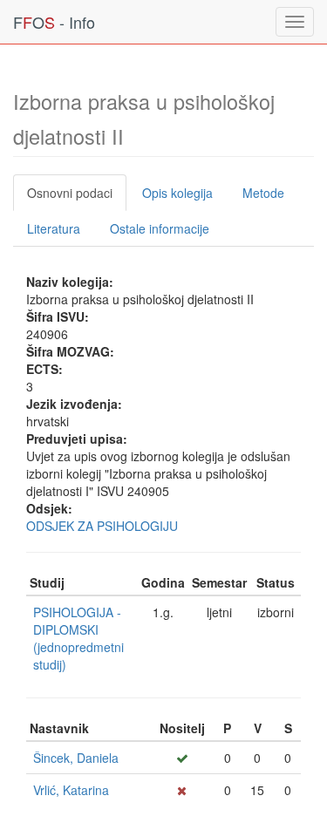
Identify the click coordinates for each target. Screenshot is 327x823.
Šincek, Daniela (76, 757)
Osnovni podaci (69, 192)
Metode (263, 192)
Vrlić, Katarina (71, 790)
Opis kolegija (177, 192)
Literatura (53, 228)
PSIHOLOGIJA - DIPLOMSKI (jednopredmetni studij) (78, 638)
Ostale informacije (159, 228)
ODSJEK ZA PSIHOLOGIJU (102, 525)
